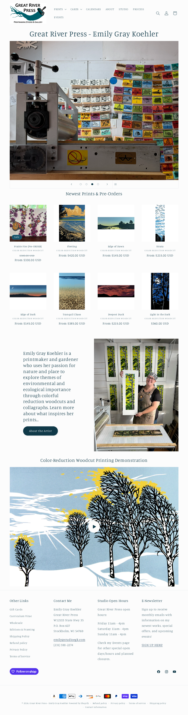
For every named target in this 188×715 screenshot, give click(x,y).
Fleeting (72, 246)
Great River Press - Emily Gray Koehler (49, 703)
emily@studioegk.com (69, 639)
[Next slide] (107, 184)
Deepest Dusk (116, 314)
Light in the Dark (160, 314)
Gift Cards (16, 609)
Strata (160, 246)
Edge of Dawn (116, 246)
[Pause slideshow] (117, 184)
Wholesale (16, 622)
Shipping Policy (20, 636)
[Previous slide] (71, 184)
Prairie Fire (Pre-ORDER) (28, 246)
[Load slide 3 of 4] (92, 184)
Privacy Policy (19, 649)
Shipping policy (158, 703)
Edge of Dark (28, 314)
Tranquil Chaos (72, 314)
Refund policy (18, 642)
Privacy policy (118, 703)
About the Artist (40, 431)
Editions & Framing (22, 629)
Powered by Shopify (79, 703)
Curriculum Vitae (21, 616)
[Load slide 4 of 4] (98, 184)
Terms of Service (20, 656)
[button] (60, 9)
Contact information (96, 707)
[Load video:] (94, 526)
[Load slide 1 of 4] (81, 184)
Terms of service (137, 703)
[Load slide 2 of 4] (86, 184)
